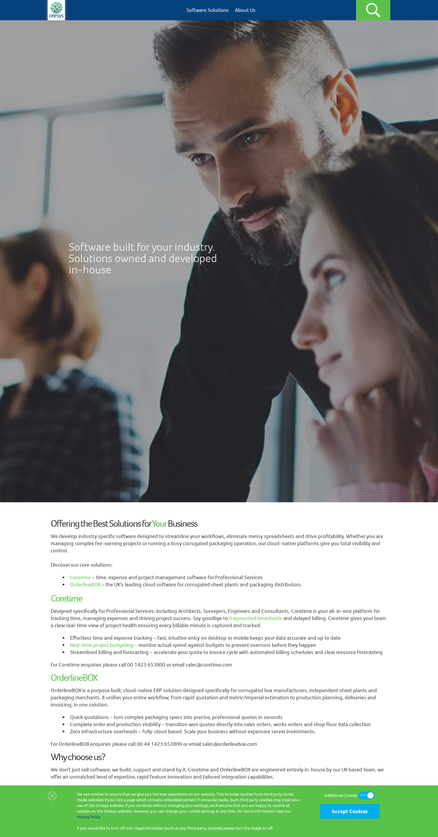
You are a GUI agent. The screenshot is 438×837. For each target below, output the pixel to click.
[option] (219, 261)
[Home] (56, 18)
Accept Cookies (350, 811)
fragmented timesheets (255, 618)
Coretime (80, 577)
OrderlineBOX (85, 584)
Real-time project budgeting (101, 645)
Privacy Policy (88, 817)
